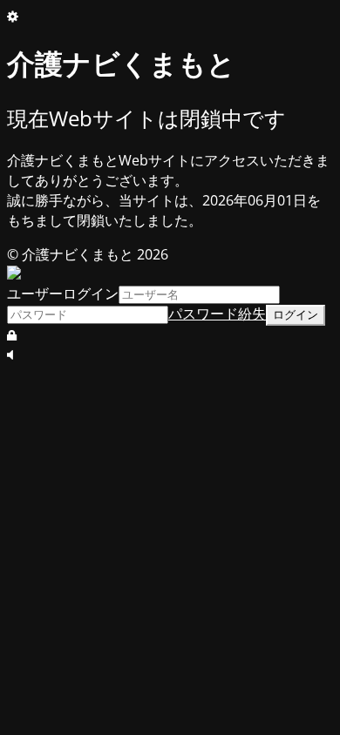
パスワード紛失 (217, 313)
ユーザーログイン (63, 293)
